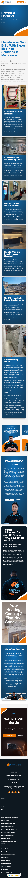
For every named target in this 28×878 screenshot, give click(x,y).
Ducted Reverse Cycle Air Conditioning (9, 817)
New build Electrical (5, 845)
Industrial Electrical (5, 857)
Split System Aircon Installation (7, 826)
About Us (14, 772)
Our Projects (4, 806)
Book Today (9, 499)
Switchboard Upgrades (6, 866)
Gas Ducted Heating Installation (7, 835)
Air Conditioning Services (14, 775)
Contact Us (14, 782)
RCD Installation (4, 869)
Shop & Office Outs (5, 848)
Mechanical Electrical (5, 860)
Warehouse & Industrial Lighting (8, 854)
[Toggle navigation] (25, 2)
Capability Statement (5, 803)
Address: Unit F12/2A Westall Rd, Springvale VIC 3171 (14, 787)
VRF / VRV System (5, 820)
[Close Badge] (20, 874)
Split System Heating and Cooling (8, 823)
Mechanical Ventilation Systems (8, 832)
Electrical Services (14, 779)
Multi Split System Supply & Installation (9, 829)
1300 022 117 (20, 2)
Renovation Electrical (5, 851)
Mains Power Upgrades (6, 863)
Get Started (9, 735)
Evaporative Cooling (5, 838)
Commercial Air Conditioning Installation (9, 841)
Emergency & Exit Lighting (6, 872)
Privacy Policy (4, 809)
